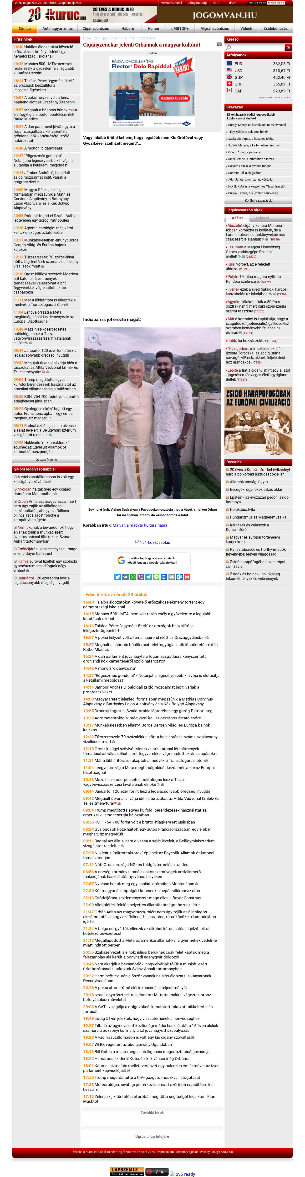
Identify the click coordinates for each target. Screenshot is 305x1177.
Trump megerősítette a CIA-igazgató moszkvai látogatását (147, 1077)
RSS (216, 3)
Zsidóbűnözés (276, 29)
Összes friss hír (46, 459)
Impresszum (165, 1152)
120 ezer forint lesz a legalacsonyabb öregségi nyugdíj (42, 580)
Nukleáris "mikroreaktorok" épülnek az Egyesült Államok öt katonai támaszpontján (41, 447)
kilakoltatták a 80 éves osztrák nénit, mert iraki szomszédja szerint (256, 306)
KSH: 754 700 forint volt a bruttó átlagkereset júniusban (46, 399)
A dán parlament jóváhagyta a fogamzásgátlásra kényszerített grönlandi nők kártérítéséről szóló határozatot (44, 134)
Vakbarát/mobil (171, 3)
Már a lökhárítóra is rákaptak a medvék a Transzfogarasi (45, 302)
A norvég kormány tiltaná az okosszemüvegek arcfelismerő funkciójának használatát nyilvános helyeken (142, 874)
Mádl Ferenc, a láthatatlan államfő (250, 159)
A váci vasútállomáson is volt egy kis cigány (143, 1037)
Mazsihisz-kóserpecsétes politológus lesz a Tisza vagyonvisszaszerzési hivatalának (42, 336)
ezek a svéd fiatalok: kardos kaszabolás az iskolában (257, 291)
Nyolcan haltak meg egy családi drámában (144, 883)
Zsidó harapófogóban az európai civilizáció (255, 564)
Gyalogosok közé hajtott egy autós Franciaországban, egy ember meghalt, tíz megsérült (44, 413)
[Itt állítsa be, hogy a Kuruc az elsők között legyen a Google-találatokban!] (152, 567)
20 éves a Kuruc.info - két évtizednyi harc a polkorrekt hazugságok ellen (258, 472)
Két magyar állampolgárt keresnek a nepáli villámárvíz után (147, 890)
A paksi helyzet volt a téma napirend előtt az (43, 100)
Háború (128, 29)
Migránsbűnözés (214, 29)
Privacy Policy (209, 1152)
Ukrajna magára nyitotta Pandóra (253, 279)
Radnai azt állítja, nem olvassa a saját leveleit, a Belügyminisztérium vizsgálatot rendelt (45, 430)
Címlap (25, 29)
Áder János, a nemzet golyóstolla (249, 179)
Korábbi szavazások (258, 200)
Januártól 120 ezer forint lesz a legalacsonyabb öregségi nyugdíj (45, 352)
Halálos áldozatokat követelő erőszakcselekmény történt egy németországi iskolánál (43, 51)
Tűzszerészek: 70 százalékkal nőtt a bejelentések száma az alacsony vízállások (46, 261)
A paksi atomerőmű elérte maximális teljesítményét (141, 987)
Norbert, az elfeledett (248, 266)
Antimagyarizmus (57, 29)
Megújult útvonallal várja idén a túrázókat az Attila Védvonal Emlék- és (46, 367)
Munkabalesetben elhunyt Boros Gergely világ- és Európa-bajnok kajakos (46, 244)
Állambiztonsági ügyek (249, 482)
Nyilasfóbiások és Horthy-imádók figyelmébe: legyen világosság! (256, 551)
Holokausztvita (242, 510)
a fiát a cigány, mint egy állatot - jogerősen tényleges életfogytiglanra (258, 375)
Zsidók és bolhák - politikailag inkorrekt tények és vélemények (253, 576)
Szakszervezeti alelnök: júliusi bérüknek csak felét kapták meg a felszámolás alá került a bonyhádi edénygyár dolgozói (146, 954)
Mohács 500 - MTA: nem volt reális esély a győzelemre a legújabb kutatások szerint (44, 68)
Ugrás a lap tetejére (152, 1136)
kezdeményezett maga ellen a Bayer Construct (45, 551)
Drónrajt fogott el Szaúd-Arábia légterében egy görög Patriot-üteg (45, 218)
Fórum (232, 3)
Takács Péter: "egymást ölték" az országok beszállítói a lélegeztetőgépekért (44, 85)
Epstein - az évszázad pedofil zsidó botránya (257, 499)
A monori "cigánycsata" (38, 148)
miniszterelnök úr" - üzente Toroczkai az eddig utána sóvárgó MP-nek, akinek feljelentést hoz (255, 356)
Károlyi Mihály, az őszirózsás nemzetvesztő (256, 125)
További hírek (152, 1113)
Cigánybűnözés (96, 29)
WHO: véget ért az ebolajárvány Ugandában (133, 1044)
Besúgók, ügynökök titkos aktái (256, 489)
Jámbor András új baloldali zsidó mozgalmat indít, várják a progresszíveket (42, 177)
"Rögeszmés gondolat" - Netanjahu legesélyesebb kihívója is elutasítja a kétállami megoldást (43, 160)
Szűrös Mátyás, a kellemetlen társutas (253, 145)
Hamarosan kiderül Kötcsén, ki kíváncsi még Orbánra (142, 1058)
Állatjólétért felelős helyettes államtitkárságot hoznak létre (147, 904)
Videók (246, 29)
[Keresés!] (288, 47)
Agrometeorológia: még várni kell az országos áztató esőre (43, 230)
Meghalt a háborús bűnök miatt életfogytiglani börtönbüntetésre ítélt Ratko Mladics (45, 114)
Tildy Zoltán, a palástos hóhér (247, 132)
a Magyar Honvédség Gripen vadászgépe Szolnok (253, 251)
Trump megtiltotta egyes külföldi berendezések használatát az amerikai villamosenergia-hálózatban (45, 384)
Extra (87, 38)
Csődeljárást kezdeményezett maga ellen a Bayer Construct (148, 897)
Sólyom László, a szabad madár (248, 166)
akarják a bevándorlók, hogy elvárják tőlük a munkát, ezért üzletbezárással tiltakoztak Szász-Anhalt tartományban (44, 534)
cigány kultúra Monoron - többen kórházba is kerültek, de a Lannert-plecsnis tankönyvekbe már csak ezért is (255, 233)
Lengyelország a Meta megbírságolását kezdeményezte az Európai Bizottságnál (44, 317)
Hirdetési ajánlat (187, 1152)
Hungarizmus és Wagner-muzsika (258, 517)
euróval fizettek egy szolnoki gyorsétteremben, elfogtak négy (45, 566)
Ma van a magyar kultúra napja (140, 525)
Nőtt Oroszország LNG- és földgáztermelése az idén (141, 864)
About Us (227, 1152)
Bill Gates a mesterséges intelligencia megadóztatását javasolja (152, 1051)
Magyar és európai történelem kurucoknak (253, 539)
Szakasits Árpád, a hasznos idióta (250, 138)
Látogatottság (197, 3)
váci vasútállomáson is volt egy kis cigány (44, 479)
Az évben (262, 218)
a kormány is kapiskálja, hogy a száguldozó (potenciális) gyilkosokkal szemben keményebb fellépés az (257, 326)
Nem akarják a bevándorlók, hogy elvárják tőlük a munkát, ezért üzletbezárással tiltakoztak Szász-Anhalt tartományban (145, 966)
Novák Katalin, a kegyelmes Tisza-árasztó (255, 186)
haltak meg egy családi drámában (42, 491)
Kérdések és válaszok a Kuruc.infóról (247, 527)
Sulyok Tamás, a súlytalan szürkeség (252, 193)
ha (252, 341)
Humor (153, 29)
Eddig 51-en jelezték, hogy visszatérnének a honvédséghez (147, 1018)
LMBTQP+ (180, 29)
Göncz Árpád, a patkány (243, 152)
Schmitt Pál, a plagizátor (243, 173)
